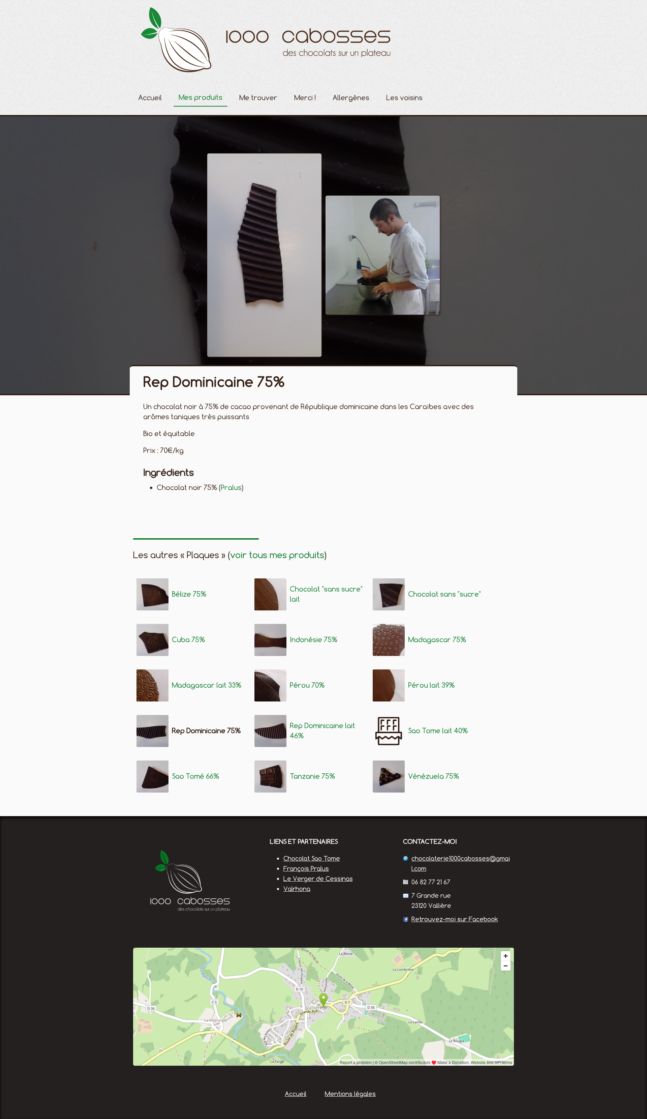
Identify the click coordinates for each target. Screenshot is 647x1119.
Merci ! (305, 97)
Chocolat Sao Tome (311, 858)
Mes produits (200, 97)
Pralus (231, 487)
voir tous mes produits (277, 554)
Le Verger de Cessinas (318, 878)
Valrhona (296, 888)
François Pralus (306, 868)
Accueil (150, 97)
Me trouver (258, 97)
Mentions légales (350, 1093)
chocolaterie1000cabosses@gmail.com (460, 863)
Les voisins (404, 97)
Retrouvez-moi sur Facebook (454, 919)
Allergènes (351, 97)
